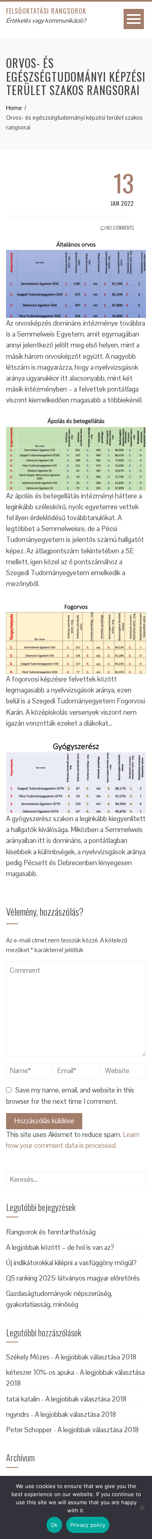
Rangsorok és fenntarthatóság (51, 1232)
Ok (54, 1525)
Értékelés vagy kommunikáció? (46, 20)
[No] (142, 1507)
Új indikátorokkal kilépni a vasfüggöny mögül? (71, 1262)
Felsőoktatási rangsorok (46, 11)
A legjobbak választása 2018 (95, 1357)
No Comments (119, 227)
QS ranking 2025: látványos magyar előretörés (73, 1278)
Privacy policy (88, 1525)
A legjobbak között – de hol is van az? (60, 1247)
